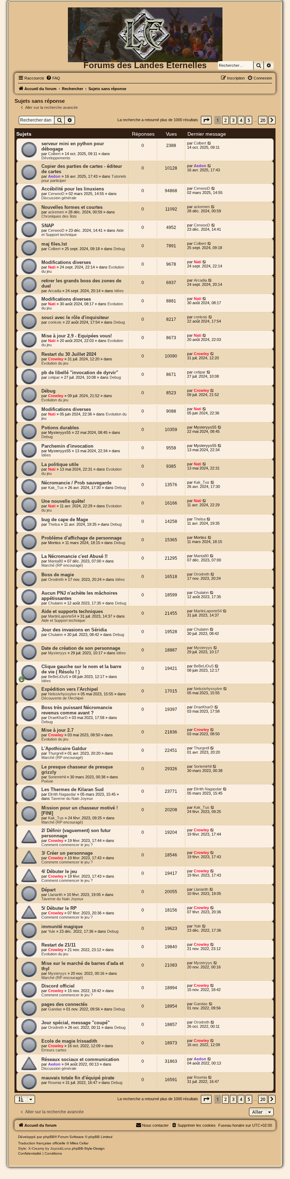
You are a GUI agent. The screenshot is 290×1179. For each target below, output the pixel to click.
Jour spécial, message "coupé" (75, 1022)
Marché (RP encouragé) (62, 565)
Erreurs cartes (53, 1050)
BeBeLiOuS (58, 676)
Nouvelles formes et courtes (72, 207)
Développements (55, 158)
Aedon (54, 176)
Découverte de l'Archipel (62, 698)
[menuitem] (53, 78)
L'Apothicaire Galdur (64, 748)
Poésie (47, 781)
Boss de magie (57, 574)
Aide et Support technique (63, 620)
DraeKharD (58, 717)
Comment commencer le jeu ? (67, 845)
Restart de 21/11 (58, 945)
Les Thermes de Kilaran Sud (72, 789)
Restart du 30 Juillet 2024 (68, 354)
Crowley (55, 359)
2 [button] (225, 120)
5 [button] (249, 120)
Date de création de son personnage (80, 648)
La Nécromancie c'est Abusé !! (74, 556)
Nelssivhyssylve (62, 694)
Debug (119, 249)
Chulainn (55, 603)
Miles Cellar (79, 1143)
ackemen (56, 212)
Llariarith (55, 894)
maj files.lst (54, 244)
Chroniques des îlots (59, 216)
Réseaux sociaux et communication (80, 1059)
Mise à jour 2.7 (57, 730)
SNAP (47, 225)
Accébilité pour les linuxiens (72, 188)
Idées (119, 291)
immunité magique (62, 926)
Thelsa (54, 524)
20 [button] (262, 120)
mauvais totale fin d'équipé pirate (77, 1077)
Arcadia (54, 291)
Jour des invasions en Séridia (74, 629)
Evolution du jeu (54, 363)
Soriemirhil (57, 777)
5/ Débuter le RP (59, 908)
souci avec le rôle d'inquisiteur (75, 317)
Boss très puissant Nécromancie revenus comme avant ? (76, 710)
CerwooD (56, 193)
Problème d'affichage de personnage (81, 538)
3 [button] (233, 120)
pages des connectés (64, 1004)
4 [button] (241, 120)
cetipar (54, 377)
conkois (55, 322)
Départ (48, 889)
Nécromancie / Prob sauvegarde (76, 482)
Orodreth (56, 579)
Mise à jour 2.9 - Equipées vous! (76, 335)
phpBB (48, 1137)
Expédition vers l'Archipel (69, 689)
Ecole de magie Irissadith (69, 1041)
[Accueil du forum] (145, 18)
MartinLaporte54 (62, 616)
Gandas (55, 1009)
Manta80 (55, 561)
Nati (52, 267)
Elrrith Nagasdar (62, 794)
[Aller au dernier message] (209, 143)
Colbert (54, 154)
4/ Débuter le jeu (59, 871)
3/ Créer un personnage (67, 853)
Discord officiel (58, 986)
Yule (51, 931)
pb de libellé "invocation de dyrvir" (79, 372)
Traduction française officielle (41, 1143)
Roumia (54, 1082)
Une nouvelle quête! (63, 501)
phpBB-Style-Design (88, 1148)
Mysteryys (57, 653)
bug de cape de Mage (64, 519)
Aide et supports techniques (72, 611)
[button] (206, 120)
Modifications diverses (66, 262)
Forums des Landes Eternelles (145, 65)
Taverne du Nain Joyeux (72, 798)
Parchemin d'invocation (67, 446)
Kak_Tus (56, 487)
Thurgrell (55, 753)
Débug (48, 391)
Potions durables (60, 427)
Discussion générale (58, 198)
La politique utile (60, 464)
